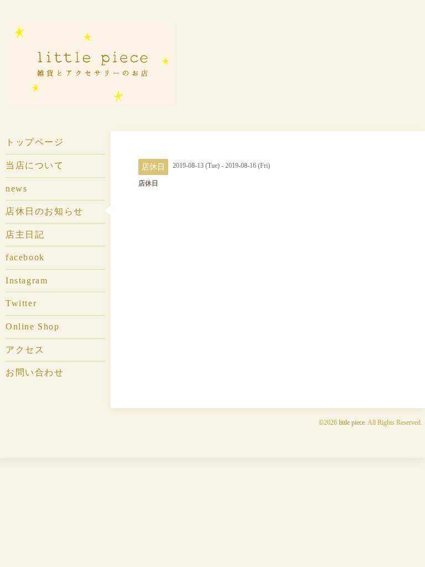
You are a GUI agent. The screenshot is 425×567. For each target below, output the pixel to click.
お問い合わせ (35, 372)
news (16, 188)
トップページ (35, 142)
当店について (35, 165)
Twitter (21, 303)
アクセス (25, 349)
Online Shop (32, 326)
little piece (352, 422)
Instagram (27, 280)
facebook (25, 257)
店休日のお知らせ (45, 211)
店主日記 (25, 234)
